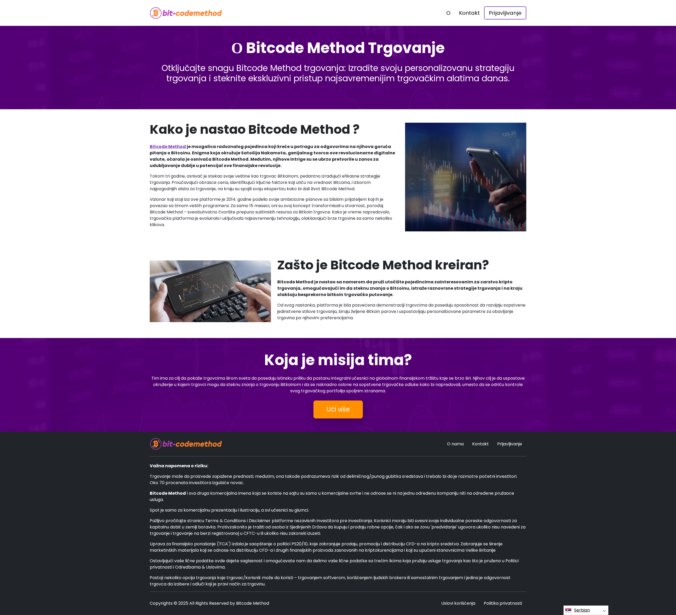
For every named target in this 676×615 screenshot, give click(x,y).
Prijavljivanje (505, 13)
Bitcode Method (168, 147)
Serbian (582, 610)
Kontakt (469, 13)
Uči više (338, 409)
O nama (455, 444)
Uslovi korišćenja (458, 603)
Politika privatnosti (503, 603)
